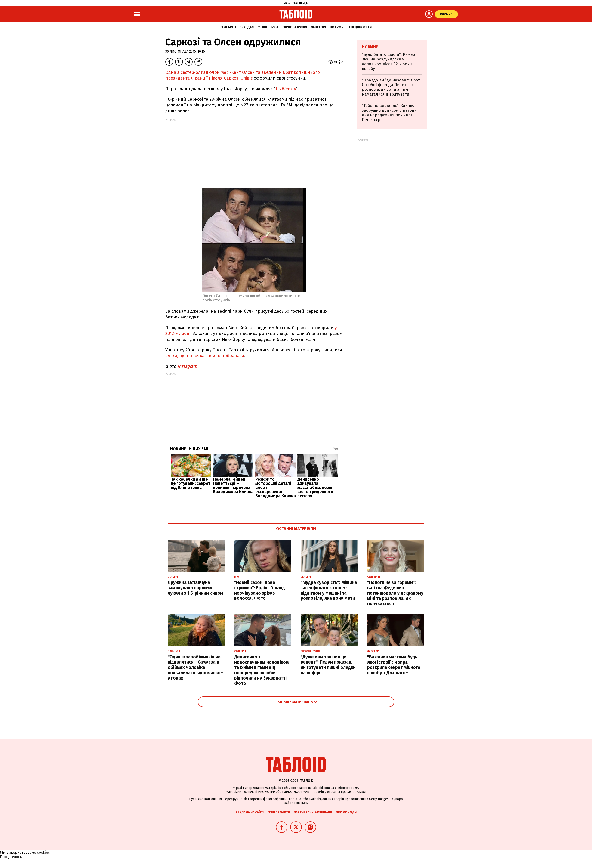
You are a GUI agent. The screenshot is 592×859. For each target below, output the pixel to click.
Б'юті (275, 27)
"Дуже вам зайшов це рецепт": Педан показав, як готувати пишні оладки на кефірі (328, 664)
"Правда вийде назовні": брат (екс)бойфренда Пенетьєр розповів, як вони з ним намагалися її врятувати (391, 87)
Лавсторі (318, 27)
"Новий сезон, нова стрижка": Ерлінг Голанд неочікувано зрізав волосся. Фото (259, 590)
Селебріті (228, 27)
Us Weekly (286, 88)
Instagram (187, 366)
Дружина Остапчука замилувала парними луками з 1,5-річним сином (195, 588)
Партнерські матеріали (313, 812)
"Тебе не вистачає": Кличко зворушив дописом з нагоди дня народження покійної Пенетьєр (389, 112)
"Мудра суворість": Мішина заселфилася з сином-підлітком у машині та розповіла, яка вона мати (329, 590)
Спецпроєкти (360, 27)
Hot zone (337, 27)
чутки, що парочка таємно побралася (204, 355)
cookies (43, 852)
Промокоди (346, 812)
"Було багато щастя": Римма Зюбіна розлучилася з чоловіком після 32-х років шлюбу (389, 61)
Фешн (262, 27)
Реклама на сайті (249, 812)
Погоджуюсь (11, 857)
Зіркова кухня (295, 27)
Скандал (247, 27)
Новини (370, 46)
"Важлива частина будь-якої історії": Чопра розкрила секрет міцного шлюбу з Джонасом (393, 664)
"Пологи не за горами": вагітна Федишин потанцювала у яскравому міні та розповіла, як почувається (395, 593)
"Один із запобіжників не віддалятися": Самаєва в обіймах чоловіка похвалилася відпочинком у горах (196, 667)
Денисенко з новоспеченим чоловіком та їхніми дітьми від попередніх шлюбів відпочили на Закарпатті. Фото (261, 670)
